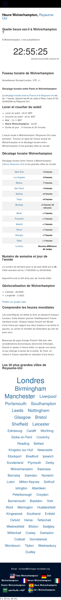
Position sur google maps (14, 301)
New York (19, 171)
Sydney (19, 193)
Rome (19, 229)
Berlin (19, 213)
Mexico (19, 182)
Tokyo (19, 199)
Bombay (19, 204)
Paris (19, 240)
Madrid (19, 224)
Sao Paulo (19, 188)
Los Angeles (19, 177)
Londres (19, 246)
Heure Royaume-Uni (13, 164)
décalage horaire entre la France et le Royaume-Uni (29, 95)
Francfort (19, 218)
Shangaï (19, 235)
